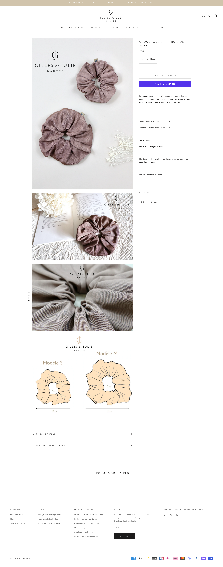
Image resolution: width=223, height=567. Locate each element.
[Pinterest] (159, 192)
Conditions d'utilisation (83, 532)
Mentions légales (81, 528)
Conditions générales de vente (87, 523)
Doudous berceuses (72, 28)
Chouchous (131, 28)
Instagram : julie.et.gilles (48, 519)
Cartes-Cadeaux (153, 28)
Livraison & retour (44, 434)
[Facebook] (152, 192)
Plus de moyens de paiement (165, 90)
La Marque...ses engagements (50, 445)
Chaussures (96, 28)
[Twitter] (155, 192)
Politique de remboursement (86, 537)
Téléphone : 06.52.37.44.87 (49, 523)
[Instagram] (171, 515)
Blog (12, 519)
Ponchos (114, 28)
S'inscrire (124, 536)
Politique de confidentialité (85, 519)
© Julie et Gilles (20, 558)
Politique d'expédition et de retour (88, 514)
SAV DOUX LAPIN (18, 523)
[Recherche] (209, 15)
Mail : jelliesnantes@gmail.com (50, 514)
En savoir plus (149, 202)
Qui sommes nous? (18, 514)
